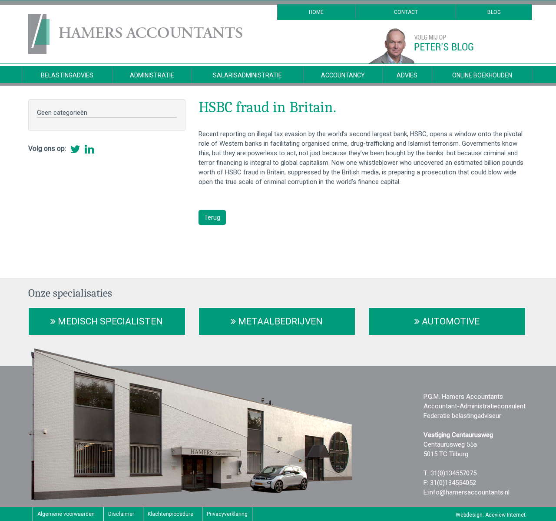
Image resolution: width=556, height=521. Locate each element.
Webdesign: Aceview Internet (491, 515)
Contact (406, 12)
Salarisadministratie (247, 75)
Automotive (450, 321)
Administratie (152, 75)
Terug (212, 217)
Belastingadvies (67, 75)
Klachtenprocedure (170, 514)
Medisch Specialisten (109, 321)
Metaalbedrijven (279, 321)
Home (316, 12)
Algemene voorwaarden (66, 514)
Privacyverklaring (227, 514)
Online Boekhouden (482, 75)
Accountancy (343, 75)
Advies (407, 75)
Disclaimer (121, 514)
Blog (494, 12)
